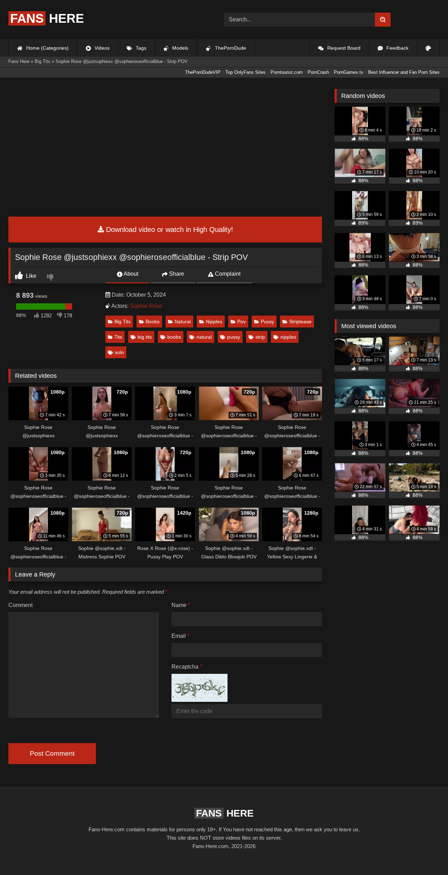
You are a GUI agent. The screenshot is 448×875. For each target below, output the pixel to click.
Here (47, 18)
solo (119, 352)
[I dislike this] (51, 278)
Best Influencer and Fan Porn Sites (404, 72)
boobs (174, 337)
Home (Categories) (47, 48)
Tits (118, 337)
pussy (233, 337)
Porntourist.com (287, 72)
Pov (241, 321)
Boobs (153, 321)
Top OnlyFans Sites (245, 72)
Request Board (343, 48)
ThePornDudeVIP (202, 72)
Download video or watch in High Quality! (168, 229)
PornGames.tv (348, 72)
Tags (140, 48)
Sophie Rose (146, 306)
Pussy (267, 321)
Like (30, 276)
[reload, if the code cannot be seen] (199, 700)
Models (179, 48)
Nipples (214, 321)
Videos (101, 48)
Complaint (227, 274)
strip (260, 337)
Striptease (300, 321)
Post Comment (52, 753)
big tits (145, 337)
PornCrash (318, 72)
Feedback (396, 48)
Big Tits (122, 321)
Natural (183, 321)
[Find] (383, 20)
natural (204, 337)
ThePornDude (230, 48)
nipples (288, 337)
